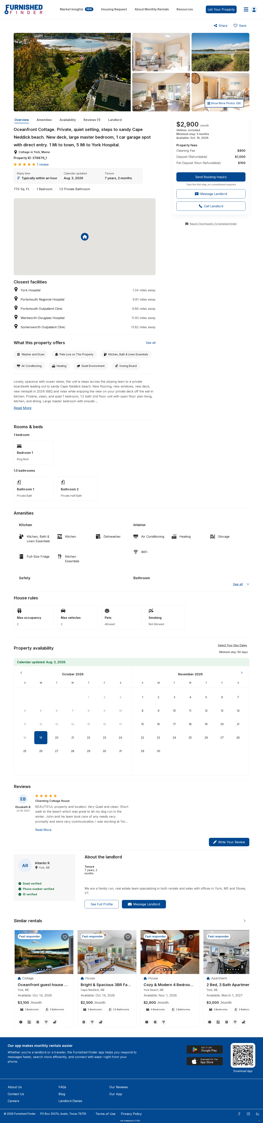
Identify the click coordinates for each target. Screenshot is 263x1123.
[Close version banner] (259, 1120)
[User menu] (249, 9)
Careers (13, 1101)
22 (88, 737)
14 (72, 724)
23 (104, 737)
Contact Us (16, 1094)
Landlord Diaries (70, 1101)
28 (72, 751)
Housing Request (114, 9)
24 (120, 737)
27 (56, 751)
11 (25, 724)
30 (104, 751)
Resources (185, 9)
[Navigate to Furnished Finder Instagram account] (248, 1113)
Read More (43, 830)
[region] (44, 952)
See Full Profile (101, 904)
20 (56, 737)
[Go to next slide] (244, 920)
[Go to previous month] (21, 672)
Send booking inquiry (211, 177)
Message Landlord (146, 904)
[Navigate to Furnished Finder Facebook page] (239, 1113)
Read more (22, 408)
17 (120, 724)
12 (41, 724)
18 (24, 737)
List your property (221, 9)
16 (104, 724)
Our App (115, 1094)
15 (88, 724)
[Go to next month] (242, 672)
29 (88, 751)
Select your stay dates (232, 645)
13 (56, 724)
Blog (62, 1094)
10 (120, 710)
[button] (233, 652)
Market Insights (76, 9)
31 (120, 751)
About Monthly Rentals (152, 9)
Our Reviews (118, 1087)
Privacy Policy (131, 1114)
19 (40, 737)
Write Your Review (231, 842)
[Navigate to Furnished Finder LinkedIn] (257, 1113)
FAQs (62, 1087)
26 (41, 751)
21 (72, 737)
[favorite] (65, 937)
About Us (15, 1087)
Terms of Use (105, 1114)
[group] (210, 179)
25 (24, 751)
